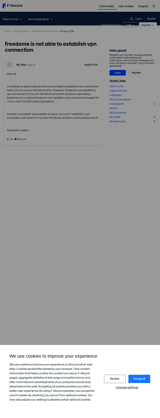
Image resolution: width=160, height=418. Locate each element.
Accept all (139, 378)
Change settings (127, 387)
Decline (114, 378)
